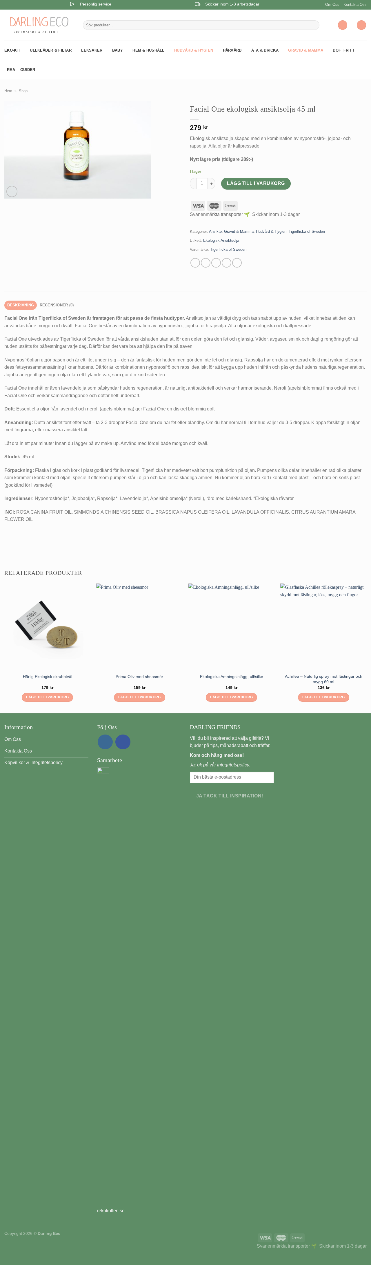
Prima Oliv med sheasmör (139, 676)
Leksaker (91, 50)
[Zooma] (12, 191)
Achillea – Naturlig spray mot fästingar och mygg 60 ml (323, 679)
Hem (8, 91)
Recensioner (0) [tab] (57, 305)
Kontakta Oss (355, 4)
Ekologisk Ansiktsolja (221, 240)
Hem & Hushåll (148, 50)
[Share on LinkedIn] (237, 263)
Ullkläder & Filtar (51, 50)
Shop (23, 91)
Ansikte (215, 231)
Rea (11, 70)
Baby (117, 50)
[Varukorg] (361, 25)
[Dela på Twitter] (205, 263)
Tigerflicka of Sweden (307, 231)
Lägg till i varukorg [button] (47, 697)
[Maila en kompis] (216, 263)
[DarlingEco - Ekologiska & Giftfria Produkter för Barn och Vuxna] (39, 25)
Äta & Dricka (265, 50)
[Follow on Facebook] (122, 742)
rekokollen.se (111, 1210)
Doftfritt (343, 50)
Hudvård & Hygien (193, 50)
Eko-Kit (12, 50)
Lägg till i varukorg (256, 183)
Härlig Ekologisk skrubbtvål (47, 676)
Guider (27, 70)
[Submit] (314, 25)
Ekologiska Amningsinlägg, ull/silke (231, 676)
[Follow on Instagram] (105, 742)
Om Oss (332, 4)
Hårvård (232, 50)
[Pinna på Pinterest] (226, 263)
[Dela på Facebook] (195, 263)
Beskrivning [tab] (20, 305)
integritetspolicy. (233, 764)
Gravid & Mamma (305, 50)
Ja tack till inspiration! (229, 795)
